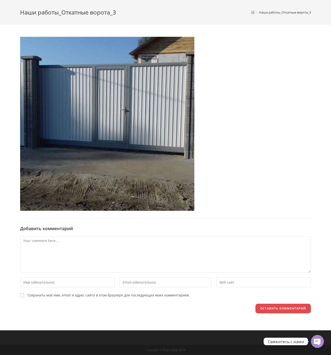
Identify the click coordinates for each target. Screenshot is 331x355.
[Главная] (252, 12)
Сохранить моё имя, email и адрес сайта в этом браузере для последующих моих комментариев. (108, 295)
